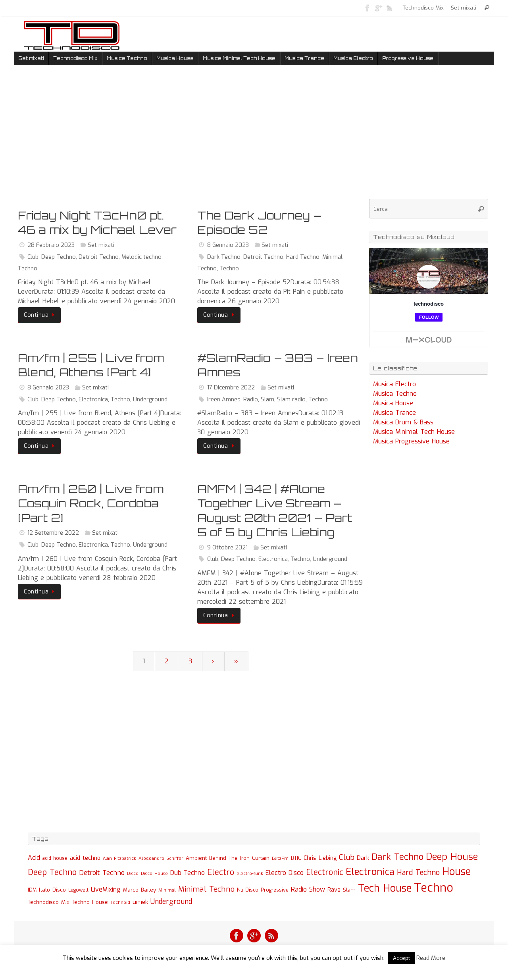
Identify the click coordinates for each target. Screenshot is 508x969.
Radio (250, 399)
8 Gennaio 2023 (228, 245)
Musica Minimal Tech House (414, 432)
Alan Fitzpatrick (119, 858)
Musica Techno (395, 393)
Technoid (120, 902)
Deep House (452, 856)
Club (32, 257)
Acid (34, 857)
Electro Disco (285, 873)
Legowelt (78, 890)
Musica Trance (394, 412)
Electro (220, 872)
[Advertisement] (190, 138)
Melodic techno (141, 257)
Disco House (154, 874)
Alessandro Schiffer (161, 858)
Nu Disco (247, 890)
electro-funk (250, 874)
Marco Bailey (139, 889)
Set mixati (463, 7)
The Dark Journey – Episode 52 (259, 222)
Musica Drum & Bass (403, 422)
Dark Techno (224, 257)
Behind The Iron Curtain (239, 858)
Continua (36, 315)
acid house (54, 858)
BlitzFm (280, 858)
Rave (334, 890)
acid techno (85, 858)
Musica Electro (394, 384)
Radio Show (308, 889)
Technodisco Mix (423, 7)
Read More (430, 958)
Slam (267, 399)
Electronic (324, 872)
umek (140, 902)
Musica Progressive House (411, 441)
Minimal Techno (206, 889)
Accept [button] (401, 958)
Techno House (90, 902)
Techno (27, 268)
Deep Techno (58, 257)
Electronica (93, 399)
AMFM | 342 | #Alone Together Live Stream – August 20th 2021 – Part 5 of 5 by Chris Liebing (274, 510)
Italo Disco (52, 889)
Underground (150, 399)
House (456, 871)
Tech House (385, 888)
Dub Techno (187, 873)
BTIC (296, 858)
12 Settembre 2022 (53, 533)
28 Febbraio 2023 (51, 245)
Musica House (393, 403)
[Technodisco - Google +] (378, 7)
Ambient (196, 858)
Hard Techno (302, 257)
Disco (133, 873)
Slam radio (291, 399)
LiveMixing (106, 889)
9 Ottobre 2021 (227, 547)
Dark (363, 858)
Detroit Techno (99, 257)
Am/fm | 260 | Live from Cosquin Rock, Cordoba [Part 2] (91, 503)
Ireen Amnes (224, 399)
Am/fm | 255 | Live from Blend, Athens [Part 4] (91, 365)
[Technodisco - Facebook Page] (367, 7)
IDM (32, 890)
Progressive (275, 890)
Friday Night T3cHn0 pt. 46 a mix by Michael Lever (97, 222)
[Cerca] (487, 7)
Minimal (167, 890)
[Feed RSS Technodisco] (389, 7)
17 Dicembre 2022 (231, 387)
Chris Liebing (320, 857)
